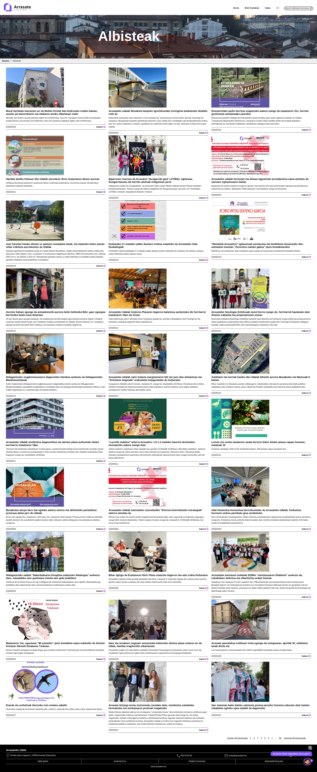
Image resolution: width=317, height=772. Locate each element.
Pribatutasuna (197, 761)
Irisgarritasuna (274, 761)
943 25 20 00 (186, 756)
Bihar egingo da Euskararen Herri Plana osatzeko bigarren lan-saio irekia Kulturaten (158, 575)
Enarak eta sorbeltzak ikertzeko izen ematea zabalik (36, 705)
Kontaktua (120, 761)
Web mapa (43, 761)
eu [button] (277, 8)
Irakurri (100, 127)
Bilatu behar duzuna (297, 8)
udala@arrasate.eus (237, 756)
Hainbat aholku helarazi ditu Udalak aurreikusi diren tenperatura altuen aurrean (52, 179)
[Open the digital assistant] (307, 762)
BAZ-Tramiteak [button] (252, 8)
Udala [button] (267, 8)
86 (280, 738)
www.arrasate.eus (158, 766)
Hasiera (5, 61)
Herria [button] (236, 8)
